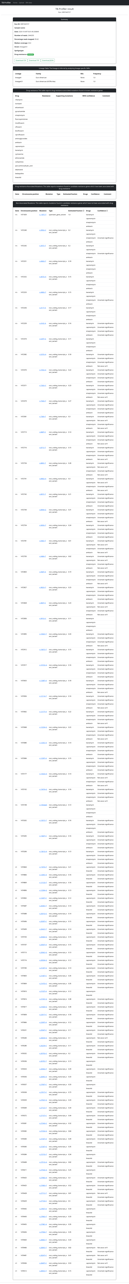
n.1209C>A (43, 875)
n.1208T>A (43, 681)
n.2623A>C (43, 1046)
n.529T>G (42, 339)
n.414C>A (42, 323)
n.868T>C (42, 432)
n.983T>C (42, 603)
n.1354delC (43, 805)
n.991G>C (42, 618)
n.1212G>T (43, 883)
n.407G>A (42, 277)
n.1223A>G (43, 727)
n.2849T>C (43, 1263)
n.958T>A (42, 572)
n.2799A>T (43, 1232)
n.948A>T (42, 556)
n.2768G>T (43, 1185)
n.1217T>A (43, 712)
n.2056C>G (43, 952)
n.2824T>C (43, 1255)
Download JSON (47, 60)
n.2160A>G (43, 1007)
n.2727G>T (43, 1154)
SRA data (29, 3)
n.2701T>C (43, 1092)
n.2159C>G (43, 999)
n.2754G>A (43, 1170)
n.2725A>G (43, 1131)
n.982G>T (42, 587)
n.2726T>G (43, 1147)
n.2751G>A (43, 1162)
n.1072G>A (43, 665)
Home (15, 3)
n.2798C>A (43, 1224)
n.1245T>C (43, 898)
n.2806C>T (43, 1240)
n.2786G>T (43, 1217)
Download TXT (34, 60)
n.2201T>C (43, 1015)
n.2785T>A (43, 1209)
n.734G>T (42, 401)
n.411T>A (42, 308)
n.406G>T (42, 261)
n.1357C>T (43, 820)
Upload (21, 3)
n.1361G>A (43, 851)
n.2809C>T (43, 1248)
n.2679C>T (43, 1061)
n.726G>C (42, 385)
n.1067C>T (43, 650)
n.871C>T (42, 448)
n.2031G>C (43, 914)
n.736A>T (42, 417)
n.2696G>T (43, 1069)
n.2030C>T (43, 906)
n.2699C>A (43, 1077)
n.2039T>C (43, 921)
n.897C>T (42, 494)
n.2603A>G (43, 1038)
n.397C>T (42, 246)
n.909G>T (42, 525)
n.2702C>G (43, 1100)
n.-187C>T (42, 215)
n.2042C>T (43, 929)
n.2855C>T (43, 1271)
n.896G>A (42, 479)
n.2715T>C (43, 1116)
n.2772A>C (43, 1201)
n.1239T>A (43, 758)
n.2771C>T (43, 1193)
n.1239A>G (43, 890)
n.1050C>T (43, 634)
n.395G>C (42, 230)
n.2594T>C (43, 1030)
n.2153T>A (43, 991)
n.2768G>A (43, 1178)
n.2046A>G (43, 937)
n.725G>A (42, 370)
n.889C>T (42, 463)
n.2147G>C (43, 984)
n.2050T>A (43, 945)
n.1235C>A (43, 743)
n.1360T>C (43, 836)
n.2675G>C (43, 1053)
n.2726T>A (43, 1139)
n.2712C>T (43, 1108)
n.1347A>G (43, 789)
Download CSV (21, 60)
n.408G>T (42, 292)
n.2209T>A (43, 1022)
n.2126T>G (43, 968)
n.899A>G (42, 510)
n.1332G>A (43, 774)
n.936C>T (42, 541)
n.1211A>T (43, 696)
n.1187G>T (43, 867)
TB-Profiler (6, 2)
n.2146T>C (43, 976)
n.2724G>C (43, 1123)
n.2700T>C (43, 1084)
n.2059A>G (43, 960)
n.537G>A (42, 354)
